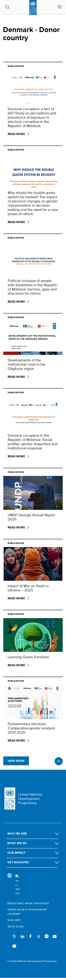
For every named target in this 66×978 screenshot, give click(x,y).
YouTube (54, 936)
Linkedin (22, 936)
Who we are (17, 833)
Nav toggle (60, 7)
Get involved (18, 862)
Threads (38, 936)
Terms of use (15, 926)
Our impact (16, 853)
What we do (17, 843)
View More (16, 761)
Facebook (30, 936)
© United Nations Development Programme (32, 961)
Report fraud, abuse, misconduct (28, 903)
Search (7, 7)
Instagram (46, 936)
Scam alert (14, 920)
